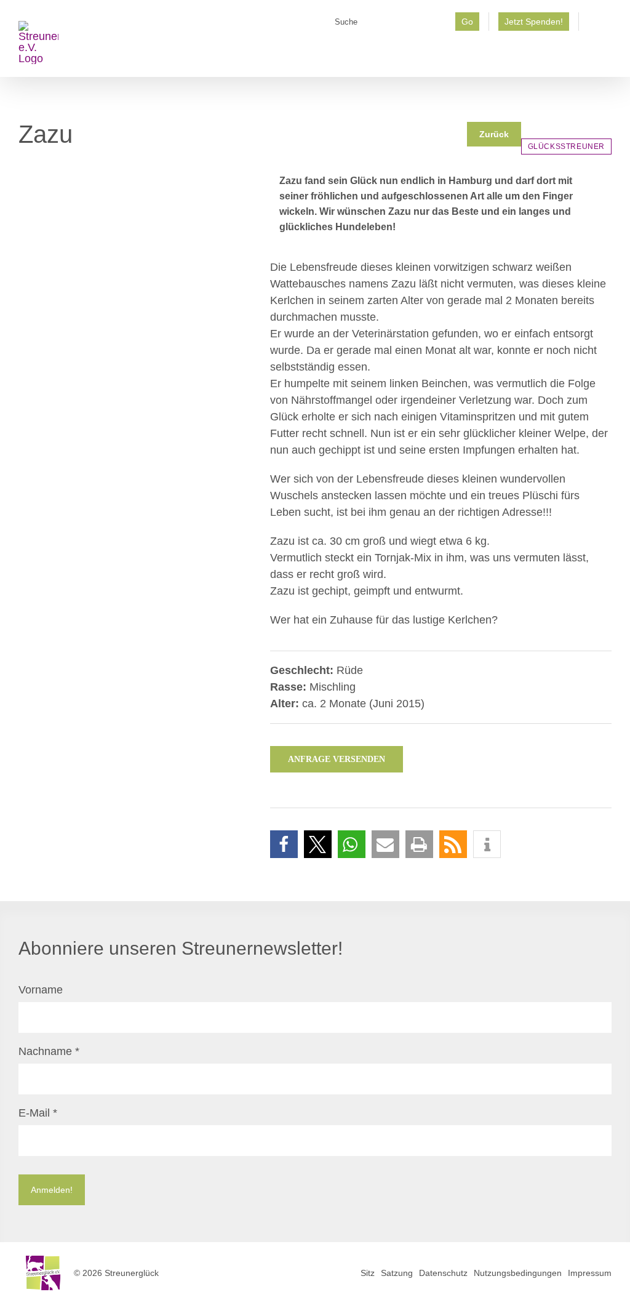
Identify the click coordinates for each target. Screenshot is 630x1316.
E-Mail (37, 1113)
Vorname (40, 990)
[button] (284, 844)
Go (467, 21)
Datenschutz (443, 1273)
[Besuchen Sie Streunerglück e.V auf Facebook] (595, 26)
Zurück (494, 134)
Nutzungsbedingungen (518, 1273)
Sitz (368, 1273)
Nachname (48, 1051)
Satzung (397, 1273)
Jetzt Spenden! (533, 21)
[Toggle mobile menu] (607, 58)
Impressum (590, 1273)
